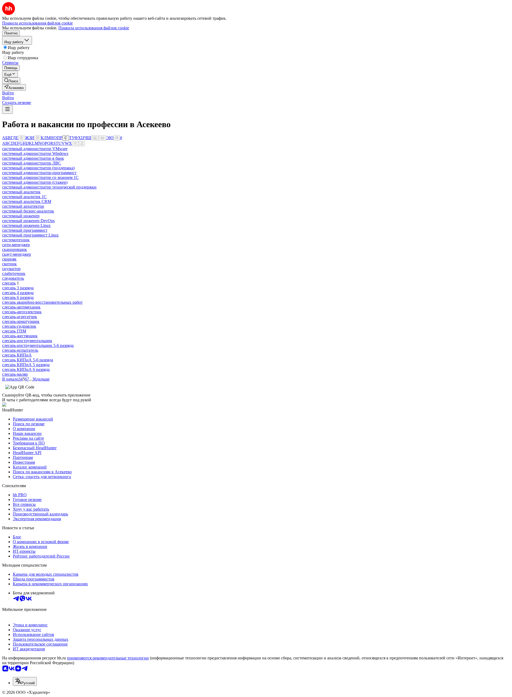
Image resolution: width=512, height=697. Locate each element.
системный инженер (20, 216)
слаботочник (13, 273)
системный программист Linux (30, 235)
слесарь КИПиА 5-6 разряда (27, 360)
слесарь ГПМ (14, 331)
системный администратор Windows (35, 153)
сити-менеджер (16, 244)
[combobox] (25, 681)
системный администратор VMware (34, 148)
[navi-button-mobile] (7, 109)
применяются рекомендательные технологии (108, 658)
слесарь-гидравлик (19, 326)
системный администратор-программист (39, 172)
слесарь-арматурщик (20, 321)
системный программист (24, 230)
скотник (9, 264)
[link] (11, 80)
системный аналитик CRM (26, 201)
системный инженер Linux (26, 225)
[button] (8, 93)
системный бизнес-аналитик (28, 211)
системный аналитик (21, 192)
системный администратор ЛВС (31, 163)
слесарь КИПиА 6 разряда (26, 369)
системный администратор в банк (33, 158)
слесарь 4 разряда (18, 292)
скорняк (9, 259)
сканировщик (14, 249)
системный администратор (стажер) (34, 182)
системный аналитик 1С (24, 196)
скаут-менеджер (16, 254)
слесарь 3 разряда (18, 288)
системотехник (16, 240)
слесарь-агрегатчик (19, 316)
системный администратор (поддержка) (38, 168)
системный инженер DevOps (28, 220)
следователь (13, 278)
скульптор (11, 268)
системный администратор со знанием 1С (40, 177)
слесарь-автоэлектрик (22, 312)
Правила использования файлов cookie (93, 28)
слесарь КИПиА (17, 355)
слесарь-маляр (15, 374)
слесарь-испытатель (20, 350)
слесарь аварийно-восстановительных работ (42, 302)
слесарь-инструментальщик (27, 340)
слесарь (9, 283)
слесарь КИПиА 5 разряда (26, 364)
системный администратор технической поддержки (49, 187)
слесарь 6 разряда (18, 297)
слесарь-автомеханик (21, 307)
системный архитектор (23, 206)
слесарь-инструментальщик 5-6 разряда (38, 345)
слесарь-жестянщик (20, 336)
